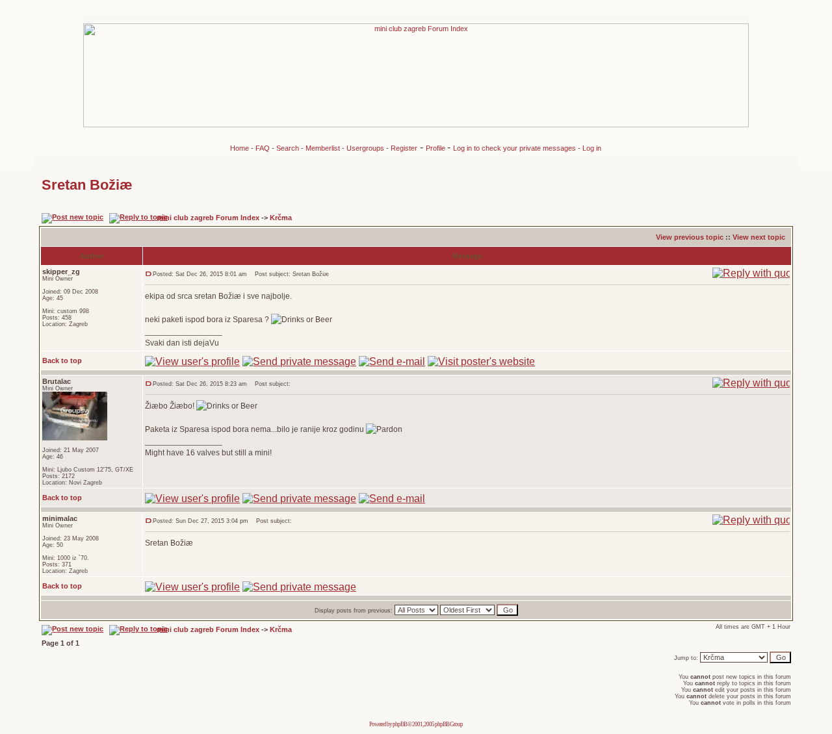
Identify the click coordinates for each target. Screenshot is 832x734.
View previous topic (689, 237)
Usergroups (365, 148)
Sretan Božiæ (87, 185)
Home (239, 148)
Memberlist (323, 148)
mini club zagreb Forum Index (208, 217)
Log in (591, 148)
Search (287, 148)
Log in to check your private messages (515, 148)
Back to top (62, 360)
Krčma (281, 217)
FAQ (262, 148)
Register (404, 148)
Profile (436, 148)
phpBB (400, 724)
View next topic (759, 237)
